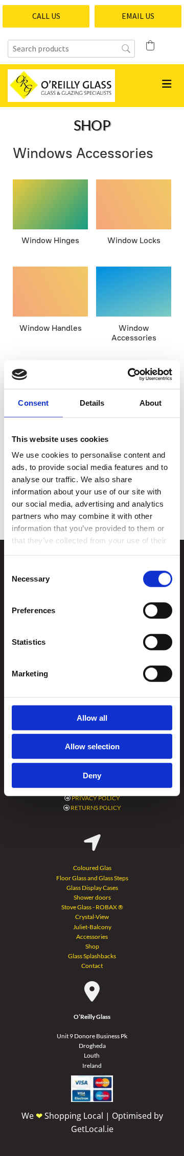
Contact (92, 965)
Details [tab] (92, 402)
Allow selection (92, 746)
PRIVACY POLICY (96, 798)
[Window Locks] (133, 204)
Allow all (92, 717)
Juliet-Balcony (92, 927)
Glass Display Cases (92, 887)
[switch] (157, 610)
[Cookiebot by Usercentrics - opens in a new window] (129, 374)
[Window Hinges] (50, 204)
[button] (46, 16)
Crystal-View (92, 917)
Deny (92, 775)
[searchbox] (71, 49)
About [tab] (151, 402)
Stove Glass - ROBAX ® (92, 907)
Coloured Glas (92, 868)
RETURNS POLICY (96, 807)
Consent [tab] (33, 402)
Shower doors (92, 897)
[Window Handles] (50, 292)
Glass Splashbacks (92, 956)
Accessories (92, 936)
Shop (92, 946)
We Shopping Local (63, 1115)
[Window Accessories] (133, 292)
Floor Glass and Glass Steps (92, 878)
